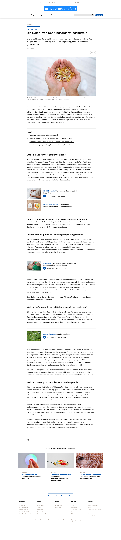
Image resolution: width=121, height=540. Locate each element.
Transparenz (91, 511)
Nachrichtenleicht (24, 511)
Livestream (40, 505)
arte (64, 522)
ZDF (53, 522)
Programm (42, 15)
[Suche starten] (92, 15)
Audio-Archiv (62, 15)
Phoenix (58, 522)
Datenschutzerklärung (54, 520)
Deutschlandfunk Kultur (59, 3)
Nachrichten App (42, 514)
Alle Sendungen (23, 507)
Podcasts (52, 15)
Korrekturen (91, 514)
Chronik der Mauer (72, 522)
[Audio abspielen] (44, 196)
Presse (90, 507)
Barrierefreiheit (92, 516)
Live (100, 15)
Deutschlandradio (45, 3)
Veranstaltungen (76, 509)
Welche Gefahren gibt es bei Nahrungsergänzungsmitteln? (51, 142)
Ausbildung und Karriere (95, 509)
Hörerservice (58, 505)
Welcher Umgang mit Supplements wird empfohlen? (49, 145)
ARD (48, 522)
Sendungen (32, 15)
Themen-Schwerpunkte (26, 516)
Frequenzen (40, 516)
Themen (21, 15)
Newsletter (74, 507)
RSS (72, 514)
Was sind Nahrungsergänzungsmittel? (44, 135)
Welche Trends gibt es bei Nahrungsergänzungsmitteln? (50, 138)
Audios (39, 507)
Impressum (82, 520)
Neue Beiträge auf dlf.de (26, 514)
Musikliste (74, 511)
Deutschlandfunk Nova (74, 3)
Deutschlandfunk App (43, 511)
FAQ (72, 505)
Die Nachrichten (24, 509)
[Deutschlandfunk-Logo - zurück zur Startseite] (60, 8)
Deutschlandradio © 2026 (60, 528)
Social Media (58, 507)
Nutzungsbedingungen (70, 520)
